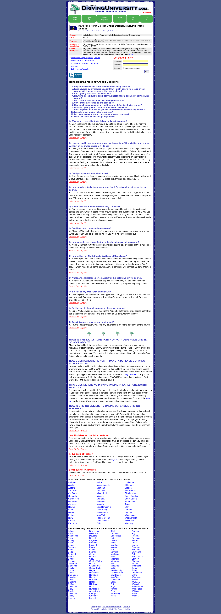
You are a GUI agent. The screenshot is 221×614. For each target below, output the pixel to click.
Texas (127, 504)
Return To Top (74, 431)
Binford (71, 559)
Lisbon (113, 540)
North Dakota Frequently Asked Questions (85, 58)
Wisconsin (129, 521)
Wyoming (129, 523)
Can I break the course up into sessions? (94, 103)
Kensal (92, 598)
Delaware (72, 501)
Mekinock (114, 559)
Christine (72, 582)
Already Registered (104, 18)
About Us (146, 18)
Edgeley (93, 540)
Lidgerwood (115, 536)
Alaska (71, 485)
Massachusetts (103, 485)
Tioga (134, 568)
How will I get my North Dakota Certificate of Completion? (101, 107)
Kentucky (72, 523)
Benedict (72, 550)
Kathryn (92, 593)
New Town (115, 577)
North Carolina (103, 518)
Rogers (135, 540)
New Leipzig (116, 570)
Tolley (134, 570)
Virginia (128, 512)
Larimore (114, 533)
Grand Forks (95, 566)
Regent (135, 536)
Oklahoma (129, 485)
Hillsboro (93, 584)
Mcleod (113, 556)
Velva (134, 575)
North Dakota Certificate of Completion (84, 63)
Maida (113, 543)
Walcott (135, 580)
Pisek (113, 596)
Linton (113, 538)
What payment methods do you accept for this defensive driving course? (109, 110)
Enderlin (93, 543)
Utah (127, 507)
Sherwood (136, 550)
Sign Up (84, 431)
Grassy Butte (95, 568)
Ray (133, 533)
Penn (112, 591)
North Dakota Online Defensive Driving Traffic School (100, 31)
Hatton (92, 577)
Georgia (72, 504)
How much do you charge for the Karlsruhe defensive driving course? (108, 105)
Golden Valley (95, 561)
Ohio (99, 523)
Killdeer (114, 531)
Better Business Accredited (80, 69)
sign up (114, 459)
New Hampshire (104, 507)
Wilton (134, 593)
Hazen (92, 582)
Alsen (70, 533)
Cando (71, 573)
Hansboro (93, 575)
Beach (71, 545)
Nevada (100, 504)
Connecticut (73, 499)
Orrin (112, 584)
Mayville (114, 552)
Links (110, 609)
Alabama (72, 482)
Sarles (135, 545)
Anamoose (73, 536)
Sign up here (130, 374)
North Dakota (103, 521)
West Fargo (137, 589)
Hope (91, 586)
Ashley (71, 540)
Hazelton (93, 580)
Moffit (112, 568)
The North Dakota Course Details (82, 60)
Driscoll (92, 538)
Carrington (73, 575)
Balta (70, 543)
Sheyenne (136, 552)
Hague (92, 570)
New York (101, 515)
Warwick (135, 584)
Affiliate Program (118, 609)
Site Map (127, 609)
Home (80, 31)
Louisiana (129, 482)
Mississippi (102, 493)
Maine (99, 482)
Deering (71, 598)
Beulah (71, 556)
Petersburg (115, 593)
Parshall (114, 589)
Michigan (101, 488)
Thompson (136, 566)
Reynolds (136, 538)
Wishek (135, 596)
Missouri (100, 496)
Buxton (71, 570)
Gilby (91, 559)
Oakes (113, 582)
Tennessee (130, 501)
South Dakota (131, 499)
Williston (136, 591)
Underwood (137, 573)
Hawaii (71, 507)
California (72, 493)
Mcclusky (114, 554)
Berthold (72, 554)
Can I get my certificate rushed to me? (92, 93)
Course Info (133, 18)
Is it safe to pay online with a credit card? (93, 112)
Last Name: (118, 65)
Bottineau (72, 563)
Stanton (135, 561)
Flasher (92, 550)
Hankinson (94, 573)
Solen (134, 554)
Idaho (70, 510)
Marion (113, 547)
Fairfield (93, 545)
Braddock (72, 566)
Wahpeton (136, 577)
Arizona (71, 488)
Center (71, 580)
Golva (92, 563)
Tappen (135, 563)
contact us (132, 54)
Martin (113, 550)
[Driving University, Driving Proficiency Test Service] (75, 75)
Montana (100, 499)
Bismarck (72, 561)
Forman (92, 552)
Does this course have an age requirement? (95, 117)
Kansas (71, 521)
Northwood (115, 580)
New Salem (115, 575)
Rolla (134, 543)
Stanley (135, 559)
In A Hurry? (75, 66)
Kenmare (93, 596)
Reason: (117, 68)
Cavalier (72, 577)
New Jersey (102, 510)
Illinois (71, 512)
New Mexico (102, 512)
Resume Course (108, 606)
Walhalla (136, 582)
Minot (112, 563)
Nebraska (101, 501)
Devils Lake (94, 531)
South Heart (137, 556)
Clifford (71, 584)
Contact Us (119, 18)
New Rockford (116, 573)
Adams (71, 531)
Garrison (93, 556)
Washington (130, 515)
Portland (135, 531)
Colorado (72, 496)
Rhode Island (131, 493)
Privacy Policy (102, 609)
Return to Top (74, 138)
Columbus (72, 586)
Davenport (73, 593)
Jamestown (94, 591)
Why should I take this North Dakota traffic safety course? (102, 87)
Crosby (71, 591)
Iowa (70, 518)
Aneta (70, 538)
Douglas (93, 536)
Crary (70, 589)
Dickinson (93, 533)
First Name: (118, 61)
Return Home (75, 18)
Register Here (88, 18)
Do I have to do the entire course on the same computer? (101, 114)
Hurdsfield (94, 589)
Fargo (92, 547)
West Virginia (131, 518)
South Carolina (132, 496)
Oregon (128, 488)
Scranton (136, 547)
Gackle (92, 554)
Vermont (128, 510)
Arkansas (72, 490)
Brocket (71, 568)
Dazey (71, 596)
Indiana (71, 515)
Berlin (70, 552)
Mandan (114, 545)
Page (112, 586)
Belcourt (72, 547)
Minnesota (101, 490)
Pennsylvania (131, 490)
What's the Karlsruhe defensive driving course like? (99, 100)
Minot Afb (114, 566)
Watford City (137, 586)
